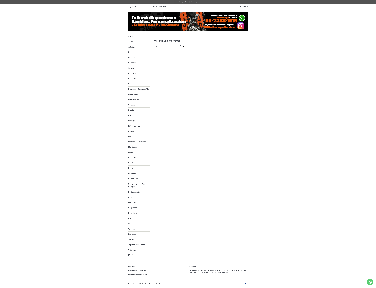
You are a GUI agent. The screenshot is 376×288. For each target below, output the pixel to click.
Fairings (131, 121)
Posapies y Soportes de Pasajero (139, 185)
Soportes (132, 234)
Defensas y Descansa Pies (139, 89)
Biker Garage (145, 284)
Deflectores (133, 94)
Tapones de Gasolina (136, 244)
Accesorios (132, 36)
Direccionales (133, 99)
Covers (131, 68)
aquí (183, 46)
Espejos (131, 110)
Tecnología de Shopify (154, 284)
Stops (130, 223)
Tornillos (131, 239)
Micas (130, 152)
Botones (131, 57)
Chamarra (132, 73)
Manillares (132, 147)
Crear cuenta (163, 6)
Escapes (131, 105)
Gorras (131, 131)
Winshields (132, 250)
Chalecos (132, 78)
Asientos (131, 42)
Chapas (131, 84)
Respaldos (132, 208)
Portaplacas (133, 178)
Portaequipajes (134, 192)
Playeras (131, 197)
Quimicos (132, 202)
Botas (130, 52)
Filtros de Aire (134, 126)
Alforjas (131, 47)
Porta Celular (133, 173)
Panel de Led (133, 163)
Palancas (132, 157)
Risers (130, 218)
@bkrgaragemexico (141, 270)
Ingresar (155, 6)
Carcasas (132, 63)
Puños (130, 168)
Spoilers (131, 229)
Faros (130, 115)
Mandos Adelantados (137, 142)
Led (129, 136)
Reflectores (133, 213)
